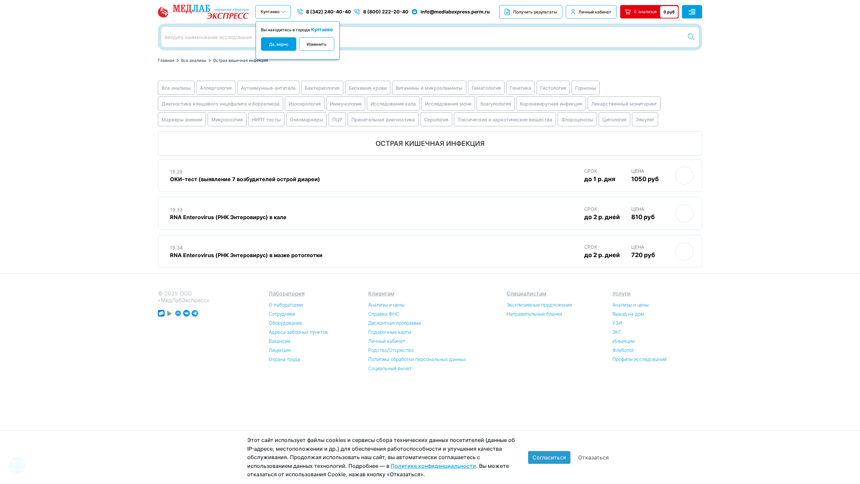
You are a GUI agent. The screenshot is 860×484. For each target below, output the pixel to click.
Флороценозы (577, 119)
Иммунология (345, 104)
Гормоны (585, 88)
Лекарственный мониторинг (624, 104)
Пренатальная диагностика (383, 119)
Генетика (520, 88)
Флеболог (623, 350)
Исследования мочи (448, 104)
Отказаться (593, 457)
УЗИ (617, 323)
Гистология (553, 88)
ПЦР (337, 119)
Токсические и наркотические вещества (505, 119)
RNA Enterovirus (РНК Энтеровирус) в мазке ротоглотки (246, 255)
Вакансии (279, 341)
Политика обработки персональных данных (417, 359)
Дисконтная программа (394, 323)
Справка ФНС (383, 314)
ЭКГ (616, 332)
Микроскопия (227, 119)
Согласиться (549, 457)
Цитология (614, 119)
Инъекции (623, 341)
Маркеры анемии (182, 119)
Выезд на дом (628, 314)
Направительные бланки (534, 314)
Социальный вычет (390, 368)
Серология (436, 119)
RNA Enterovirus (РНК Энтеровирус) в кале (228, 217)
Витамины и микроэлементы (429, 88)
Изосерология (305, 104)
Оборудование (285, 323)
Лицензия (280, 350)
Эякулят (645, 119)
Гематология (486, 88)
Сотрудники (282, 314)
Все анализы (193, 60)
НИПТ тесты (266, 119)
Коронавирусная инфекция (551, 104)
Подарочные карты (389, 332)
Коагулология (495, 104)
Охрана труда (284, 359)
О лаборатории (286, 305)
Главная (166, 60)
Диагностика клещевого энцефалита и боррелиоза (221, 104)
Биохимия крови (368, 88)
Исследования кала (393, 104)
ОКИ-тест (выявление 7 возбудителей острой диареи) (245, 179)
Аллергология (216, 88)
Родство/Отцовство (391, 350)
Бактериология (322, 88)
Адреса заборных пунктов (298, 332)
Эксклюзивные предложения (539, 305)
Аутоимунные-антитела (268, 88)
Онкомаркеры (306, 119)
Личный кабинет (594, 11)
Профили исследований (639, 359)
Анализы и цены (386, 305)
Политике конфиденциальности (433, 465)
